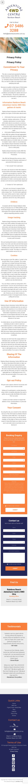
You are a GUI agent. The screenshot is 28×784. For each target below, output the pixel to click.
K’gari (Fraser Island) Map (14, 707)
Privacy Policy (14, 751)
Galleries (14, 711)
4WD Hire (14, 705)
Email (14, 457)
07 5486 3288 (16, 28)
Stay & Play (14, 713)
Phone (14, 463)
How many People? (14, 475)
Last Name (14, 451)
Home (14, 703)
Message (14, 487)
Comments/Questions (14, 551)
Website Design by (15, 781)
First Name (14, 445)
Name (14, 527)
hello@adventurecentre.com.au (14, 34)
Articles (14, 715)
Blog (14, 709)
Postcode (14, 469)
